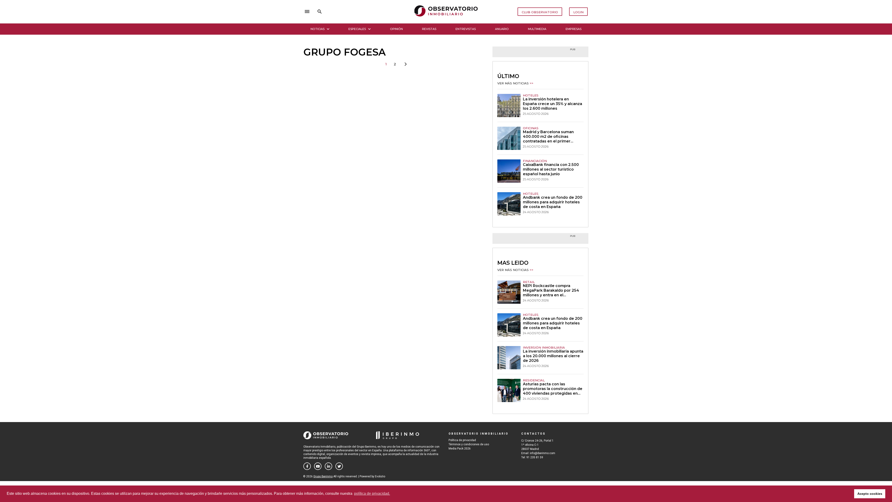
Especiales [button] (357, 29)
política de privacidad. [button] (372, 493)
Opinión (396, 29)
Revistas (429, 29)
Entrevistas (466, 29)
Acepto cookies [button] (869, 493)
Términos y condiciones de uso (469, 444)
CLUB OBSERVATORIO (540, 12)
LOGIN (578, 12)
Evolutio (380, 476)
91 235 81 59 (534, 457)
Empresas (573, 29)
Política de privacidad (462, 440)
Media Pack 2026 (460, 448)
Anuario (502, 29)
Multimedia (537, 29)
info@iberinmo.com (542, 453)
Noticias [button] (318, 29)
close (368, 11)
